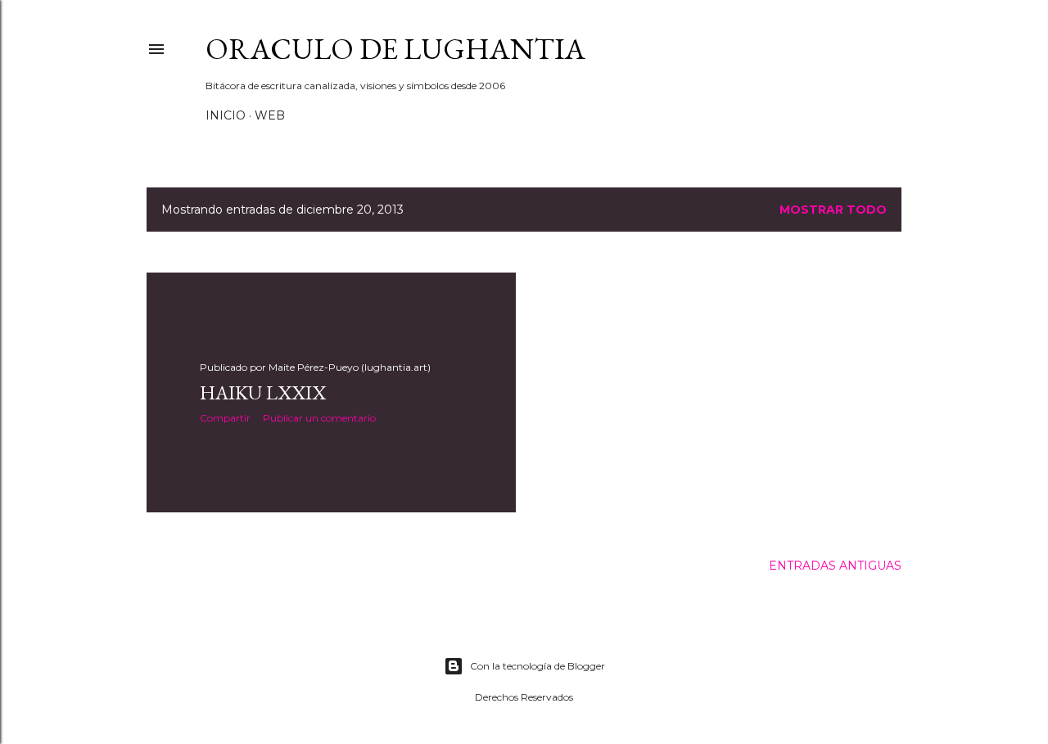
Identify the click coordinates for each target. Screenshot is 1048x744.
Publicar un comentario (319, 418)
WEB (270, 115)
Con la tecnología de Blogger (537, 666)
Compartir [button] (225, 418)
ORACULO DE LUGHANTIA (395, 48)
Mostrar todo (833, 209)
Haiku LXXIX (263, 392)
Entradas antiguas (835, 565)
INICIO (226, 115)
